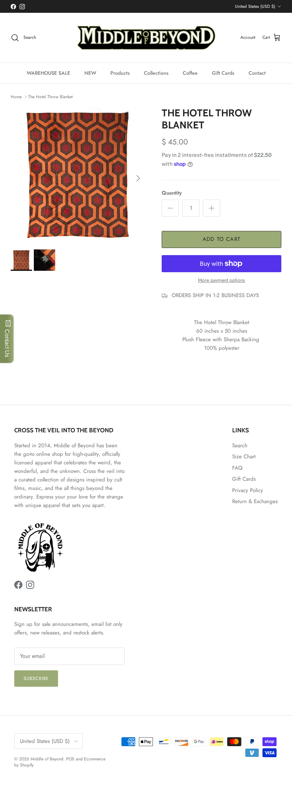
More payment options (221, 280)
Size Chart (244, 456)
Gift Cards (223, 73)
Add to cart (221, 239)
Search (239, 445)
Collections (156, 73)
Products (120, 73)
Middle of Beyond (47, 759)
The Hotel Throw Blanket (50, 97)
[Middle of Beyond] (146, 38)
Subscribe (36, 678)
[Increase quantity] (211, 208)
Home (16, 97)
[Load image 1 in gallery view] (78, 174)
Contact (257, 73)
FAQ (237, 468)
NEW (90, 73)
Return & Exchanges (255, 501)
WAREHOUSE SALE (48, 73)
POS (70, 759)
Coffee (190, 73)
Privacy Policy (247, 490)
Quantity (172, 193)
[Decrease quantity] (170, 208)
